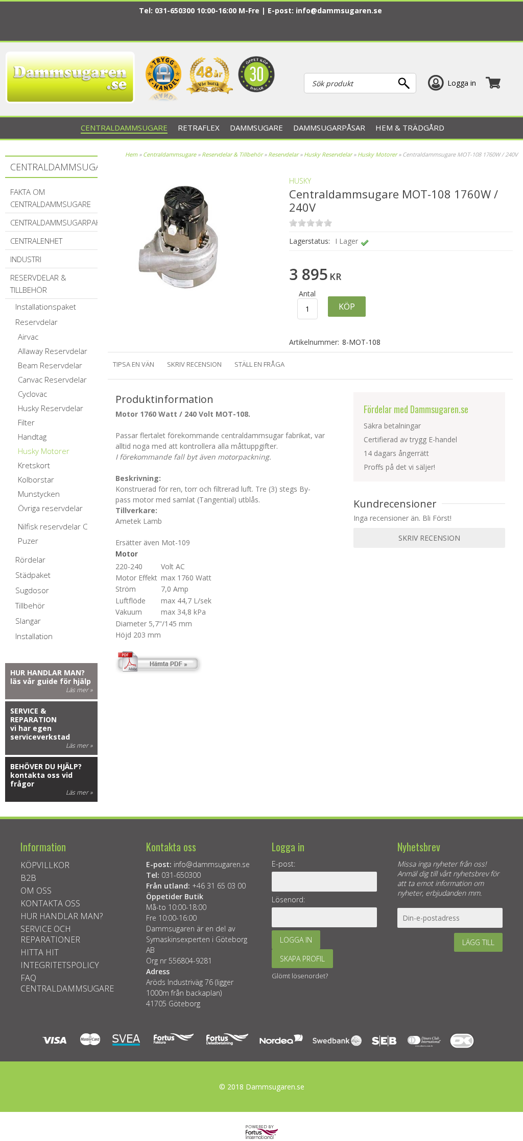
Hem (131, 154)
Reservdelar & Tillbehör (232, 154)
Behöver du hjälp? (46, 766)
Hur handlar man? (47, 672)
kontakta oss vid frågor (41, 779)
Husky (300, 181)
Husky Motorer (377, 154)
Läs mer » (79, 690)
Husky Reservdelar (328, 154)
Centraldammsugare (169, 154)
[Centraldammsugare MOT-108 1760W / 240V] (179, 311)
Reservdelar (284, 154)
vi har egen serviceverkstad (40, 732)
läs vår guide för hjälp (50, 681)
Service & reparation (33, 715)
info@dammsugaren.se (339, 10)
